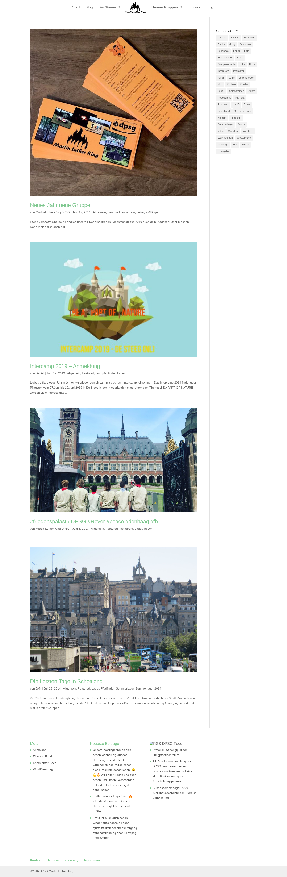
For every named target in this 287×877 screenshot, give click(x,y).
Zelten (245, 144)
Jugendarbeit (246, 77)
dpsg (232, 44)
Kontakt (35, 860)
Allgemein (99, 212)
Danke (221, 44)
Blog (89, 7)
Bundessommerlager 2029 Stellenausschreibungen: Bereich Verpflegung (174, 793)
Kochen (231, 84)
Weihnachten (225, 137)
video (221, 131)
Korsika (244, 84)
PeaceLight (224, 97)
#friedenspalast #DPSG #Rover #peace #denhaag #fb (94, 521)
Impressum (196, 7)
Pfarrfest (239, 97)
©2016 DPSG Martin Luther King (51, 871)
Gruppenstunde (227, 64)
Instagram (128, 212)
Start (76, 7)
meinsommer (236, 91)
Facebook (223, 51)
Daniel (40, 373)
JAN (38, 688)
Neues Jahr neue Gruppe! (61, 205)
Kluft (220, 84)
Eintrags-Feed (42, 756)
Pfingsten (223, 104)
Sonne (241, 124)
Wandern (233, 131)
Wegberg (248, 131)
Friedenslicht (225, 57)
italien (221, 77)
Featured (114, 212)
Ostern (251, 91)
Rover (148, 528)
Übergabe (223, 151)
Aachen (222, 37)
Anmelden (39, 750)
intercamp (239, 71)
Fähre (240, 57)
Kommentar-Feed (45, 763)
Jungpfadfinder (106, 373)
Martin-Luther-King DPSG (53, 212)
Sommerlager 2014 (148, 688)
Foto (246, 51)
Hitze (252, 64)
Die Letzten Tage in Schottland (66, 681)
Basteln (235, 37)
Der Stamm (107, 7)
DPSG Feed (172, 743)
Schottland (224, 111)
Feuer (236, 51)
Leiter (140, 212)
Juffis (232, 77)
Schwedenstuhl (243, 111)
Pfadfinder (107, 688)
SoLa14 (222, 117)
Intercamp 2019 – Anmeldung (65, 366)
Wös (235, 144)
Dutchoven (245, 44)
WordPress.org (43, 769)
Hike (242, 64)
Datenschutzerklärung (63, 860)
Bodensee (249, 37)
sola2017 (236, 117)
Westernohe (244, 137)
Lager (121, 373)
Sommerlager (125, 688)
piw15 (236, 104)
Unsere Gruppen (164, 7)
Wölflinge (152, 212)
